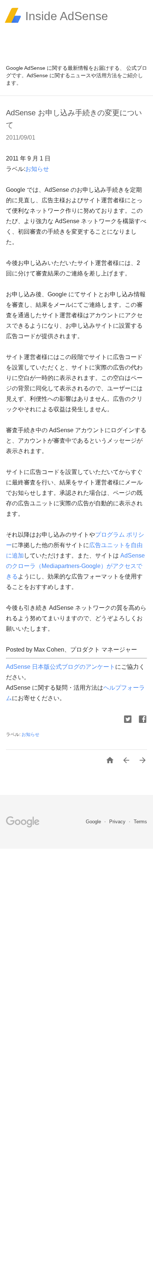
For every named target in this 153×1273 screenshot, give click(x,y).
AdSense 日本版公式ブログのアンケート (60, 667)
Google (94, 821)
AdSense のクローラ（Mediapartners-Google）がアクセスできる (75, 566)
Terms (140, 821)
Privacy (118, 821)
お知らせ (37, 169)
